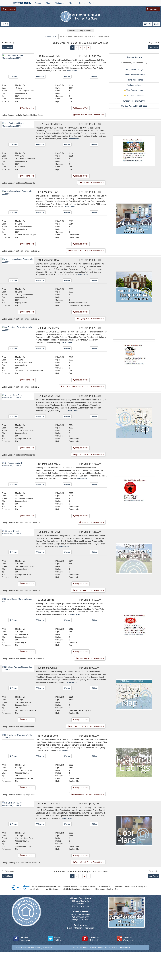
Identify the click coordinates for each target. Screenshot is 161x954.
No (16, 101)
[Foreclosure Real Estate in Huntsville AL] (134, 490)
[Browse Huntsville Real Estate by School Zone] (134, 694)
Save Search (154, 9)
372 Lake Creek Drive (24, 838)
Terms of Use (124, 947)
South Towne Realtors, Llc (29, 251)
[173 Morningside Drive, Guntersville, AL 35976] (18, 56)
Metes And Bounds (23, 98)
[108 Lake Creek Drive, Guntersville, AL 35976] (18, 532)
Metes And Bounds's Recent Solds (89, 114)
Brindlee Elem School (78, 302)
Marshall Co (20, 85)
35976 (18, 96)
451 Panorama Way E (24, 498)
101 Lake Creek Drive (24, 430)
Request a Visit (81, 108)
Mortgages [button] (59, 3)
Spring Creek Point (23, 438)
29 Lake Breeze (21, 634)
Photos (14, 76)
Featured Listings (134, 85)
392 (71, 765)
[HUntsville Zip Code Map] (134, 422)
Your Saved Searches (135, 95)
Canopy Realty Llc (26, 726)
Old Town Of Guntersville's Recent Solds (87, 726)
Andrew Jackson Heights (25, 234)
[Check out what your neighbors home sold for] (134, 558)
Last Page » (153, 47)
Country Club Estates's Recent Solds (88, 794)
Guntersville (74, 234)
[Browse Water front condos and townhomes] (134, 218)
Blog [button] (48, 3)
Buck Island (20, 166)
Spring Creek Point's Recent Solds (89, 454)
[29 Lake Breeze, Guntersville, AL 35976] (18, 600)
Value (68, 76)
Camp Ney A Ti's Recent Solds (91, 658)
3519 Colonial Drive (23, 770)
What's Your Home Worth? (134, 100)
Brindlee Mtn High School (79, 305)
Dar (70, 98)
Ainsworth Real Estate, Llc (29, 522)
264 (71, 425)
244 (71, 561)
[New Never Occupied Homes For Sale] (134, 354)
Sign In (92, 3)
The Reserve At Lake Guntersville (29, 370)
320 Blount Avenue (23, 702)
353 (71, 833)
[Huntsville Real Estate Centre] (22, 3)
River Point (20, 506)
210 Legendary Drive (24, 294)
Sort (6, 24)
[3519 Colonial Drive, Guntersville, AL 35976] (18, 736)
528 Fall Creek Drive (23, 362)
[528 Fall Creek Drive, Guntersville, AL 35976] (18, 328)
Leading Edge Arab (26, 794)
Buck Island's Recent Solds (92, 182)
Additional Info (28, 108)
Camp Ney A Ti (21, 642)
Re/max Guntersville (26, 183)
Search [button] (38, 3)
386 (71, 289)
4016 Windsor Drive (23, 226)
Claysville (73, 642)
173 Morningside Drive (24, 90)
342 (71, 357)
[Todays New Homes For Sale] (134, 150)
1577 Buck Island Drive (25, 158)
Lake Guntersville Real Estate (30, 115)
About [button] (71, 3)
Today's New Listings (134, 69)
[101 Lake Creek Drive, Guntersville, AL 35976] (18, 396)
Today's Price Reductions (134, 74)
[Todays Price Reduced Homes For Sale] (134, 626)
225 (71, 493)
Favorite (41, 76)
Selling (82, 3)
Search (100, 947)
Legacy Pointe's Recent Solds (91, 318)
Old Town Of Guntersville (25, 710)
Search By (49, 36)
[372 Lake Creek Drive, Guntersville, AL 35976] (18, 804)
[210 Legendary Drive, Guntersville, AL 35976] (18, 260)
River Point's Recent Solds (92, 522)
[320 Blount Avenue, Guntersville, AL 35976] (18, 668)
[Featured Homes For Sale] (134, 762)
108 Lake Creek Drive (24, 566)
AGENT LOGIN (89, 947)
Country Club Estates (24, 778)
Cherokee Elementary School (81, 710)
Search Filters (9, 9)
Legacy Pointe (21, 302)
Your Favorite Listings (135, 90)
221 (71, 697)
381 (71, 85)
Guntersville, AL (22, 93)
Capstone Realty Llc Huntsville (31, 658)
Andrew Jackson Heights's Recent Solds (87, 250)
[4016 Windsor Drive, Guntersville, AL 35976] (18, 192)
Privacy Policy (111, 947)
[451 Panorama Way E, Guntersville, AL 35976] (18, 464)
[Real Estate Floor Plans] (134, 830)
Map (95, 76)
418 (71, 629)
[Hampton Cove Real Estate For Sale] (134, 286)
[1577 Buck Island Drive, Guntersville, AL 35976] (18, 124)
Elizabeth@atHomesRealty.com (80, 927)
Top (73, 947)
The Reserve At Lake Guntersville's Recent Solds (83, 386)
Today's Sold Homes (134, 79)
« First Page (7, 47)
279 (71, 221)
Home (79, 947)
